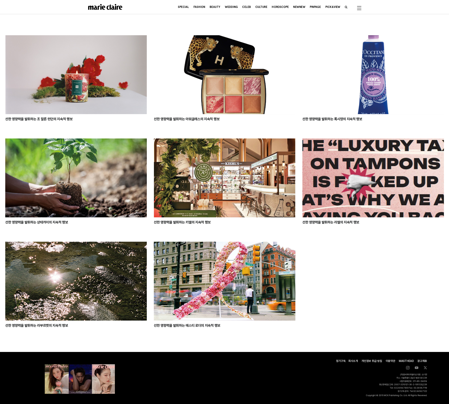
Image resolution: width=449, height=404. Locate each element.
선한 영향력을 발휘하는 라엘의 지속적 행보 (330, 222)
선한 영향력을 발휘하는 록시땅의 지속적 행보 (332, 119)
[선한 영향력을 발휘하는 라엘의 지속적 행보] (373, 177)
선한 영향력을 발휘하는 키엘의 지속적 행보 (182, 222)
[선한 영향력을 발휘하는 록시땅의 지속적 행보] (373, 74)
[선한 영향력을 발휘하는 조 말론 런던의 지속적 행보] (76, 74)
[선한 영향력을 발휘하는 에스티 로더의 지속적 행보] (224, 281)
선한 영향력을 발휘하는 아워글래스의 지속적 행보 (186, 119)
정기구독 (341, 361)
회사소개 (353, 361)
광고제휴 (422, 361)
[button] (346, 7)
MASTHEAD (406, 361)
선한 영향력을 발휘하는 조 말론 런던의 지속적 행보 (39, 119)
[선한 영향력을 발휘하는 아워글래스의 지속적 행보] (224, 74)
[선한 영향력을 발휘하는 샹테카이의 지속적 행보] (76, 177)
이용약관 (390, 361)
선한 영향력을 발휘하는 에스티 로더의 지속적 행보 (187, 325)
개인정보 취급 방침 (371, 361)
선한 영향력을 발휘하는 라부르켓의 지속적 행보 (36, 325)
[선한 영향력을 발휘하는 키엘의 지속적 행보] (224, 177)
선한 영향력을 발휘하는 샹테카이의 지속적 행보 (36, 222)
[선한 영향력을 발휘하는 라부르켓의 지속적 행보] (76, 281)
